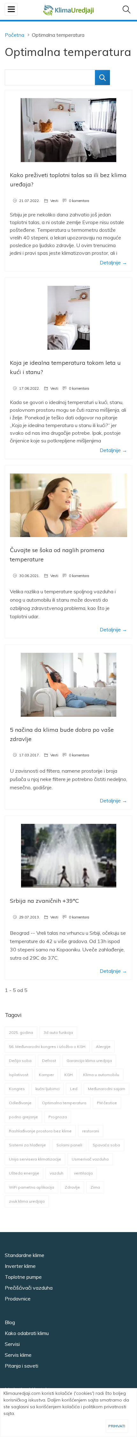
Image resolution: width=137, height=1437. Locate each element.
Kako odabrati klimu (27, 1333)
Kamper (46, 1074)
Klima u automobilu (101, 1074)
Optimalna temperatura (64, 1102)
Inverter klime (20, 1266)
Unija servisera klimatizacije (35, 1159)
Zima (95, 1187)
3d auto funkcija (58, 1032)
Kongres (17, 1088)
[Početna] (68, 9)
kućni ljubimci (47, 1088)
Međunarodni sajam (106, 1088)
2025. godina (21, 1032)
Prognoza (57, 1116)
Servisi (12, 1344)
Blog (10, 1322)
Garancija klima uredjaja (89, 1060)
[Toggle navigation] (11, 9)
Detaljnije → (113, 262)
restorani (90, 1131)
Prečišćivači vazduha (29, 1288)
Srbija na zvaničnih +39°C (44, 900)
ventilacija (83, 1173)
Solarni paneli (69, 1145)
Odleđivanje (20, 1102)
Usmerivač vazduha (90, 1159)
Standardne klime (24, 1255)
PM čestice (107, 1102)
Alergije (103, 1046)
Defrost (49, 1060)
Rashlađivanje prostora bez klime (40, 1131)
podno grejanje (23, 1116)
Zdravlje (72, 1187)
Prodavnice (18, 1298)
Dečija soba (20, 1060)
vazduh (56, 1173)
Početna (14, 35)
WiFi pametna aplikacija (31, 1187)
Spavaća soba (106, 1145)
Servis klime (18, 1355)
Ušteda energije (24, 1173)
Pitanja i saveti (21, 1366)
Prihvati (116, 1426)
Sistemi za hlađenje (27, 1145)
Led (73, 1088)
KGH (68, 1074)
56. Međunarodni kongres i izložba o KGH (47, 1046)
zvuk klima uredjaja (27, 1201)
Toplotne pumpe (23, 1277)
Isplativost (18, 1074)
